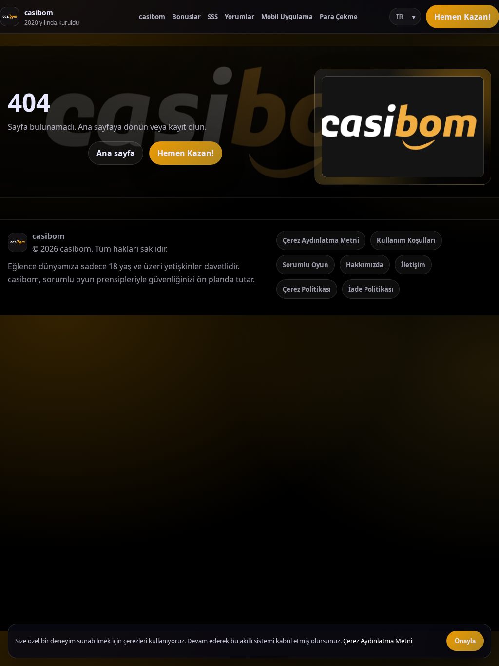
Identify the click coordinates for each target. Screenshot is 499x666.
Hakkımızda (365, 264)
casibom (152, 16)
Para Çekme (339, 16)
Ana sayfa (115, 153)
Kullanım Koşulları (406, 240)
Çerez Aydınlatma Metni (321, 240)
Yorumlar (239, 16)
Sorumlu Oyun (305, 264)
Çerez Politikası (307, 289)
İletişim (413, 264)
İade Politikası (370, 289)
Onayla (465, 641)
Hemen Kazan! (462, 16)
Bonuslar (186, 16)
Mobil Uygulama (287, 16)
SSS (213, 16)
